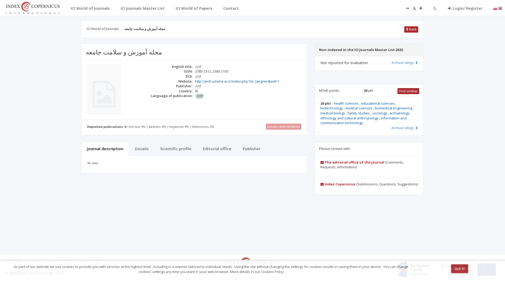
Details (142, 148)
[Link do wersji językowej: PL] (495, 8)
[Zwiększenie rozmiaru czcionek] (423, 8)
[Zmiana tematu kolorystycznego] (435, 8)
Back (412, 29)
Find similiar (408, 91)
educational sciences (378, 103)
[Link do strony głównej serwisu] (32, 7)
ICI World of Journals (103, 28)
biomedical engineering (394, 108)
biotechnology (332, 108)
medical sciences (359, 108)
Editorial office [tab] (217, 148)
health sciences (347, 103)
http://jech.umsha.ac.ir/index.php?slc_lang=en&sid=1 (237, 81)
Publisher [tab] (251, 148)
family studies (359, 113)
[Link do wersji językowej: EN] (500, 8)
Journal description (105, 148)
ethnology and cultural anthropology (349, 118)
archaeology (400, 113)
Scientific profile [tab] (175, 148)
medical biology (333, 113)
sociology (380, 113)
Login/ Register (467, 8)
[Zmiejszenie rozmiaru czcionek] (405, 8)
